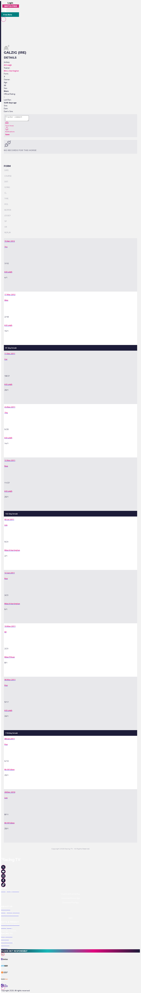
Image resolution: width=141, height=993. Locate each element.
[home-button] (4, 10)
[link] (9, 241)
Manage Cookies (8, 930)
